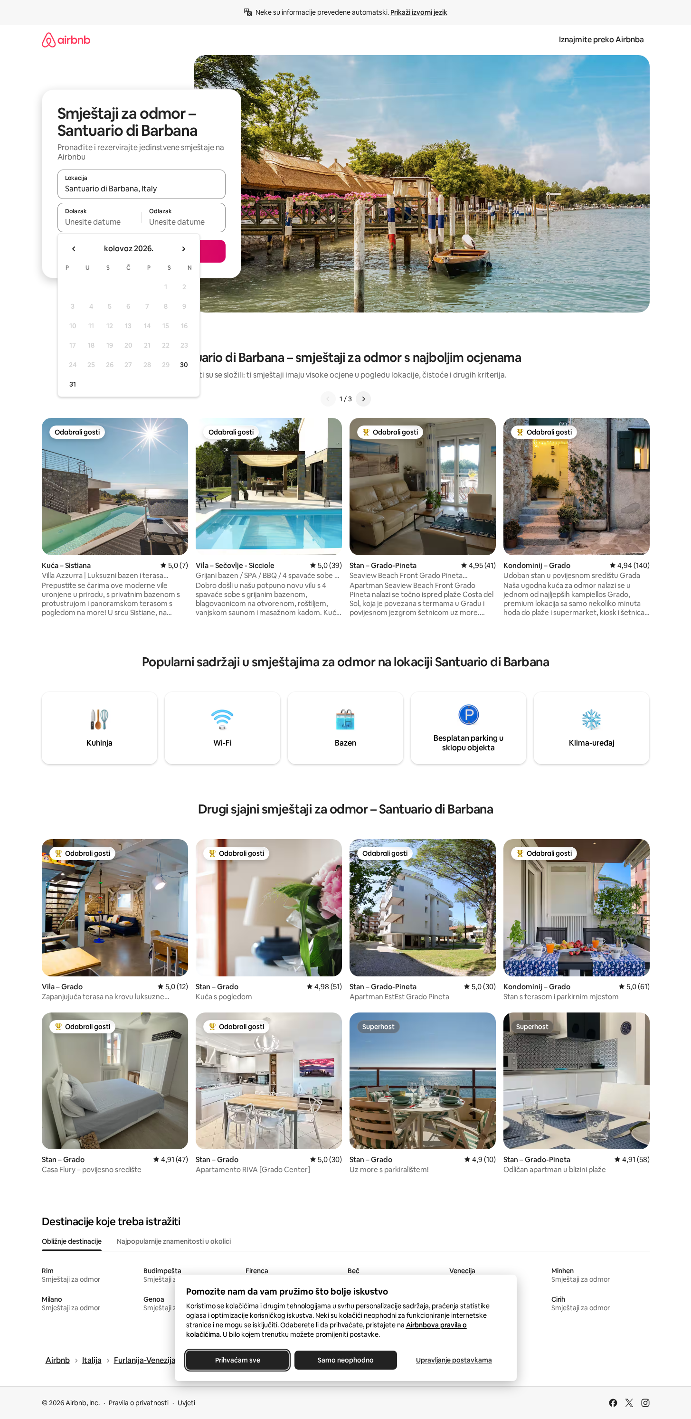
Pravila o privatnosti (139, 1403)
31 (72, 384)
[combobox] (141, 188)
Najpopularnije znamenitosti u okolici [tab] (174, 1241)
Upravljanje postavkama (454, 1360)
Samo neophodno (346, 1360)
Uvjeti (186, 1403)
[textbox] (99, 221)
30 (184, 364)
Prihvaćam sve (237, 1360)
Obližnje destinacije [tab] (72, 1241)
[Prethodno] (328, 399)
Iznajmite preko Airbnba (601, 40)
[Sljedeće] (363, 399)
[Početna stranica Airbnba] (66, 40)
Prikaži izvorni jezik (418, 12)
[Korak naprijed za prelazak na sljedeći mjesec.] (183, 249)
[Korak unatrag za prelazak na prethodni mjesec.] (74, 249)
